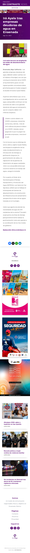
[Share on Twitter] (13, 243)
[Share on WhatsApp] (16, 243)
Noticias (15, 8)
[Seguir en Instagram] (18, 265)
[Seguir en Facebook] (11, 265)
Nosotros (15, 516)
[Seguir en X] (15, 265)
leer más (7, 426)
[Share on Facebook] (9, 243)
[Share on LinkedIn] (19, 243)
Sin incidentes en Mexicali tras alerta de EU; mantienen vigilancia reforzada (15, 481)
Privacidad (15, 519)
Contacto (15, 514)
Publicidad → (7, 1)
